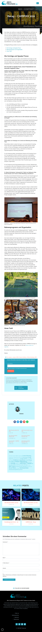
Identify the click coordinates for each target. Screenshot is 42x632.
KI (30, 459)
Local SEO (27, 460)
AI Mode (11, 455)
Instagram (28, 458)
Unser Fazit (9, 51)
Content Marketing (26, 456)
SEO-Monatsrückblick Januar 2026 (27, 431)
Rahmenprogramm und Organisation (14, 50)
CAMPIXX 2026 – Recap (31, 522)
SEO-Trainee (27, 463)
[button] (15, 422)
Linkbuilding (22, 460)
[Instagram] (17, 624)
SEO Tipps (29, 465)
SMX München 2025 (29, 466)
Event (19, 457)
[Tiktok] (19, 624)
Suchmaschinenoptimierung (14, 469)
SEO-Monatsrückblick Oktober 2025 (13, 436)
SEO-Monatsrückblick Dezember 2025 (26, 436)
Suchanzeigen (17, 468)
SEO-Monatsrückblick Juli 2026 (11, 503)
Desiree (21, 414)
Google (29, 457)
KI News (12, 460)
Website (4, 568)
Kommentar (5, 542)
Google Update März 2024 (17, 458)
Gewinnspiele (25, 457)
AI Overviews (13, 455)
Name (4, 558)
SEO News (26, 465)
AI (7, 357)
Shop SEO (25, 466)
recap (19, 463)
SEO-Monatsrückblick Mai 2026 (14, 431)
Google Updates (23, 459)
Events (18, 20)
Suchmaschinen (24, 468)
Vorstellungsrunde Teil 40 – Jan (11, 522)
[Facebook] (25, 624)
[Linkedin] (22, 624)
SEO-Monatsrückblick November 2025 (26, 441)
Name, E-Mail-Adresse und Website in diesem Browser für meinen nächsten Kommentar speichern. (19, 575)
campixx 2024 (16, 357)
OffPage (13, 462)
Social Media (12, 468)
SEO (36, 357)
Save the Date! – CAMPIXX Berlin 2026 (14, 441)
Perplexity (16, 463)
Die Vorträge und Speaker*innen (14, 48)
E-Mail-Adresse (10, 363)
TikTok (21, 469)
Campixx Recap (20, 455)
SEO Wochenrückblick (19, 466)
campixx (10, 357)
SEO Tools (12, 467)
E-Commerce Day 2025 (16, 457)
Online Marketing (30, 357)
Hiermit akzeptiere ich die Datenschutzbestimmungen (17, 368)
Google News (11, 458)
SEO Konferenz (14, 465)
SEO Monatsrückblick (20, 465)
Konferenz (24, 357)
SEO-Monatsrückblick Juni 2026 (31, 503)
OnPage (13, 463)
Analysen (17, 455)
